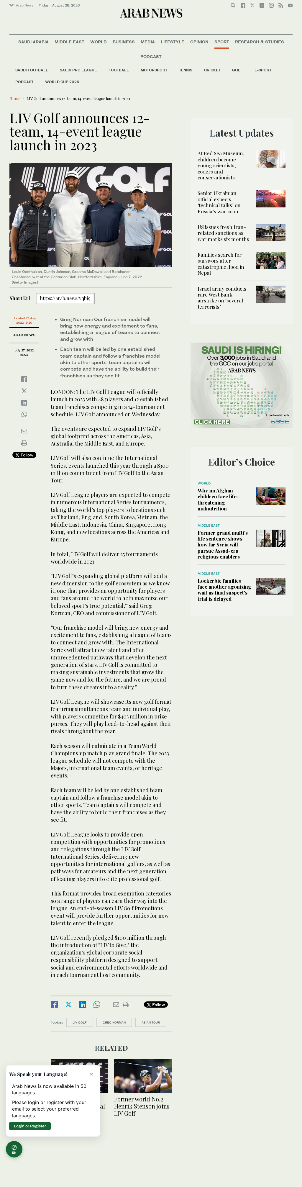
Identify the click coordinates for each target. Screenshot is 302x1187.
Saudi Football (31, 70)
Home (14, 98)
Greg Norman (114, 1022)
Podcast (24, 82)
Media (148, 41)
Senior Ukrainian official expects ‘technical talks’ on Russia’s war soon (219, 202)
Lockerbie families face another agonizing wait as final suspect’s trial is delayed (224, 589)
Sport (221, 41)
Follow (26, 454)
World (98, 41)
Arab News (24, 5)
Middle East (69, 41)
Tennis (185, 70)
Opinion (199, 41)
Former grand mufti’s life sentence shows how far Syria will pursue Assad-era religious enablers (223, 544)
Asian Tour (151, 1022)
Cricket (212, 70)
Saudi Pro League (78, 70)
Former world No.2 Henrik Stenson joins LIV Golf (142, 1106)
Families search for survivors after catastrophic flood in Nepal (221, 263)
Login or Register (30, 1126)
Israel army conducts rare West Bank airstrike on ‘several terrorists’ (222, 297)
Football (119, 70)
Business (124, 41)
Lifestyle (172, 41)
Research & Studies (259, 41)
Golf (237, 70)
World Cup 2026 (62, 82)
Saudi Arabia (33, 41)
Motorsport (154, 70)
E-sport (263, 70)
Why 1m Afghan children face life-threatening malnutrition (218, 499)
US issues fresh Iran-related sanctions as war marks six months (223, 233)
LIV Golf (80, 1022)
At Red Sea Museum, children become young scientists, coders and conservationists (221, 165)
